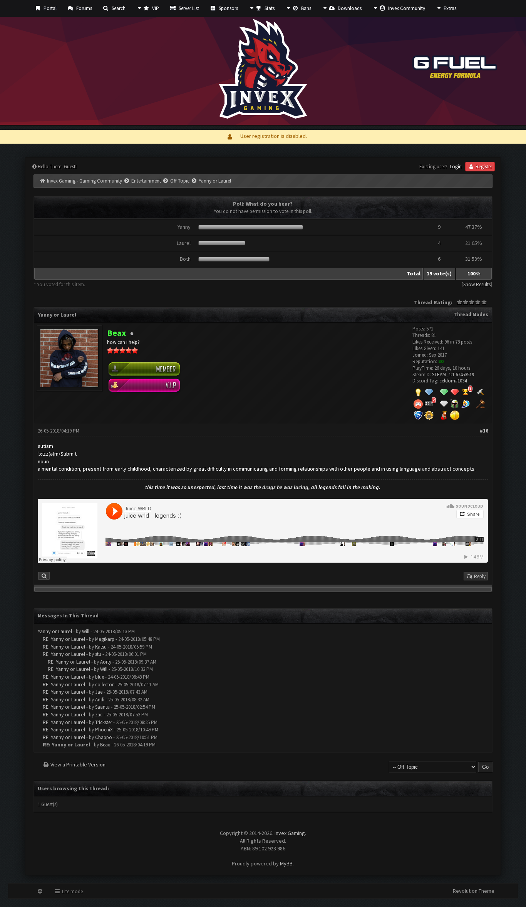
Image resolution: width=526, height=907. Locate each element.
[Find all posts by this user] (44, 576)
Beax (105, 744)
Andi (99, 699)
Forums (83, 8)
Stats (269, 8)
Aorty (105, 662)
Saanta (102, 707)
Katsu (101, 647)
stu (98, 654)
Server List (188, 8)
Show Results (477, 284)
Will (85, 631)
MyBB (286, 863)
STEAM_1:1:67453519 (453, 374)
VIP (155, 8)
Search (118, 8)
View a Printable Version (78, 764)
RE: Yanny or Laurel (64, 638)
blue (99, 677)
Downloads (349, 8)
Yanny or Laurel (55, 631)
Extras (449, 8)
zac (98, 714)
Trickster (103, 722)
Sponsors (228, 8)
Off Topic (179, 181)
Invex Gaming (290, 833)
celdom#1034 (453, 380)
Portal (49, 8)
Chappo (103, 737)
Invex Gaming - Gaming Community (84, 181)
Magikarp (104, 639)
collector (104, 684)
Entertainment (146, 181)
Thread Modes (471, 314)
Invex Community (406, 8)
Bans (305, 8)
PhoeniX (104, 729)
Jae (98, 692)
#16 (484, 431)
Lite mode (72, 891)
